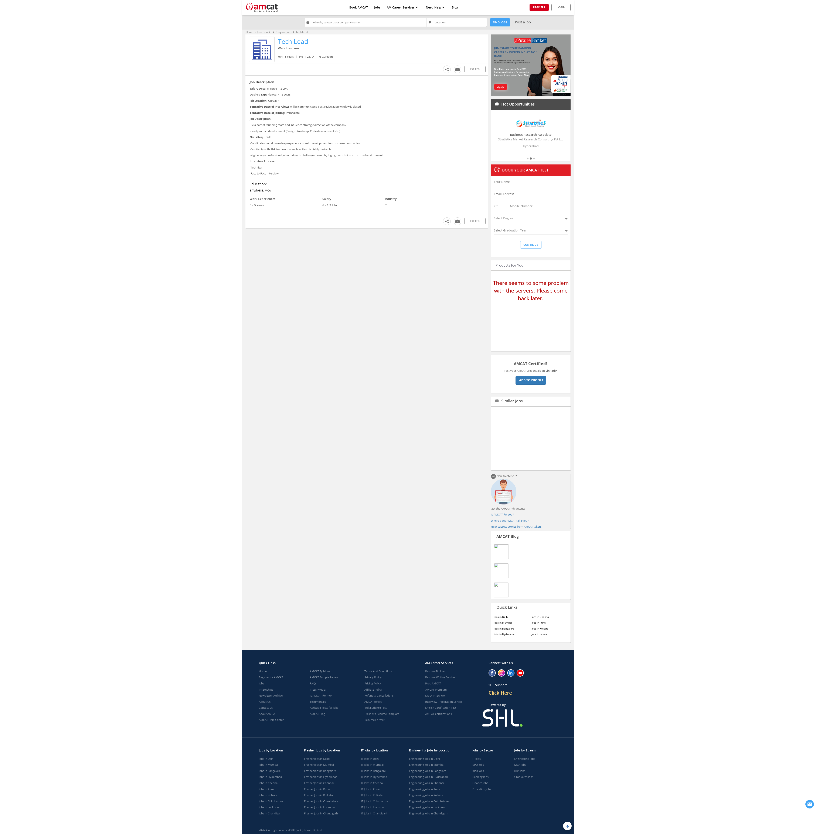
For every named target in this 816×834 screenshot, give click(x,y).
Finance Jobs (480, 783)
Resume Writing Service (440, 677)
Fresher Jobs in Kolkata (318, 795)
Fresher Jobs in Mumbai (319, 765)
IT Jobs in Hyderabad (374, 777)
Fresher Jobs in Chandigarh (321, 813)
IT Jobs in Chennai (372, 783)
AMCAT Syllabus (320, 671)
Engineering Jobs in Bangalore (427, 771)
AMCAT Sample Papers (324, 677)
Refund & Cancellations (379, 695)
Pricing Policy (372, 683)
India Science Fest (375, 708)
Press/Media (318, 689)
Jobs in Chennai (540, 617)
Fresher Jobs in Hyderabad (320, 777)
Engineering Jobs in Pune (424, 789)
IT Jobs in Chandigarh (374, 813)
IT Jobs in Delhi (370, 759)
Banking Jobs (480, 777)
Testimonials (318, 702)
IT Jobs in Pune (370, 789)
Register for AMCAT (271, 677)
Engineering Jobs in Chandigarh (428, 813)
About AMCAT (267, 714)
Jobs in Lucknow (269, 807)
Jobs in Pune (538, 622)
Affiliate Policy (373, 689)
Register (539, 7)
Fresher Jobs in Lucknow (319, 807)
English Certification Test (440, 708)
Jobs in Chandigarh (270, 813)
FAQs (313, 683)
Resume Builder (435, 671)
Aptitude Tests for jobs (324, 708)
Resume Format (374, 720)
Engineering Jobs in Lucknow (427, 807)
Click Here (500, 692)
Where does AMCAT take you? (510, 521)
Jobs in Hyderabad (504, 634)
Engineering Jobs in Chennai (426, 783)
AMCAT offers (373, 702)
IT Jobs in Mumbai (372, 765)
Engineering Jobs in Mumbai (426, 765)
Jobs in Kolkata (539, 628)
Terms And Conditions (378, 671)
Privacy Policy (373, 677)
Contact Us (266, 708)
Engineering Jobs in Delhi (424, 759)
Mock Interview (435, 695)
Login (561, 7)
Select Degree (503, 218)
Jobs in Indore (539, 634)
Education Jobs (481, 789)
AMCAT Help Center (271, 720)
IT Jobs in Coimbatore (374, 801)
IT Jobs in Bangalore (373, 771)
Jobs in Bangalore (504, 628)
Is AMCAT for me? (321, 695)
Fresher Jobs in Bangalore (320, 771)
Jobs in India (264, 32)
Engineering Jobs (524, 759)
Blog (455, 7)
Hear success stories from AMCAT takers (516, 526)
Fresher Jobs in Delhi (317, 759)
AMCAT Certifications (438, 714)
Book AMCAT (358, 7)
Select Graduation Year (510, 230)
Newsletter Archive (271, 695)
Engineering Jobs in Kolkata (426, 795)
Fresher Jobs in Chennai (319, 783)
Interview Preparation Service (443, 702)
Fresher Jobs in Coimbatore (321, 801)
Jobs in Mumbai (503, 622)
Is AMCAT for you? (502, 514)
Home (249, 32)
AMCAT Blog (507, 536)
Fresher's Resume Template (381, 714)
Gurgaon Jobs (284, 32)
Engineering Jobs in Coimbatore (429, 801)
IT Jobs (476, 759)
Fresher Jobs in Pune (317, 789)
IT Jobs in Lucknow (372, 807)
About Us (265, 702)
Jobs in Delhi (501, 617)
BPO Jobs (478, 765)
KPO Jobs (478, 771)
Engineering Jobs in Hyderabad (428, 777)
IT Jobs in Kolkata (371, 795)
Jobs (377, 7)
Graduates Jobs (523, 777)
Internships (266, 689)
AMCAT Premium (436, 689)
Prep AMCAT (433, 683)
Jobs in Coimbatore (271, 801)
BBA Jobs (519, 771)
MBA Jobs (520, 765)
